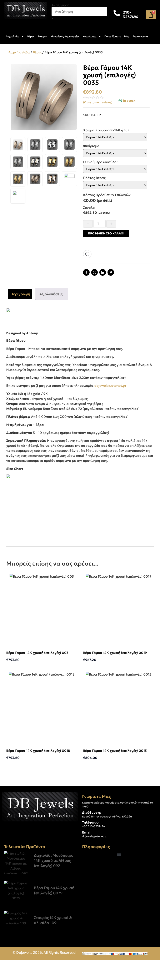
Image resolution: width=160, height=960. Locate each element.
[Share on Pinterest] (111, 272)
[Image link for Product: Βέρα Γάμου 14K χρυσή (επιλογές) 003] (41, 608)
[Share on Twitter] (94, 272)
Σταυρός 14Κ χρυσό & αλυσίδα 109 (53, 920)
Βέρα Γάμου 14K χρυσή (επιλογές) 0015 (115, 750)
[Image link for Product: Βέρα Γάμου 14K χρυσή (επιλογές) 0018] (41, 706)
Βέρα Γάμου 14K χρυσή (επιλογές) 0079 (54, 890)
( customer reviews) (97, 102)
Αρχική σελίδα (19, 52)
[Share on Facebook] (86, 272)
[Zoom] (71, 69)
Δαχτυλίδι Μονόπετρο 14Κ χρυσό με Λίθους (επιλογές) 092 (53, 860)
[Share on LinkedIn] (102, 272)
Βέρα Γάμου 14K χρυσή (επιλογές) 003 (37, 653)
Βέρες (30, 36)
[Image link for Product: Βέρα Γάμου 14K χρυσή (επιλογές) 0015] (118, 706)
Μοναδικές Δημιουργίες (65, 36)
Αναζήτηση (60, 5)
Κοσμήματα (89, 36)
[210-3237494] (117, 13)
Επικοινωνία (140, 36)
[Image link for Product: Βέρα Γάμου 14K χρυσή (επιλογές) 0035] (16, 862)
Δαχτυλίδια (12, 36)
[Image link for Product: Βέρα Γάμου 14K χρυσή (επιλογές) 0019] (118, 608)
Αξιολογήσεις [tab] (51, 294)
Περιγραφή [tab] (20, 294)
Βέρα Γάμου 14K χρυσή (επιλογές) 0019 (115, 653)
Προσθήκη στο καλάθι (106, 233)
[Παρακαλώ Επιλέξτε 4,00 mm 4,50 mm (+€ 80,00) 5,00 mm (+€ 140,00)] (115, 185)
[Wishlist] (89, 254)
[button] (119, 854)
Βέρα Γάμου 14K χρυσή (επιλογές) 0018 (38, 750)
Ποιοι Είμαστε (112, 36)
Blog (126, 36)
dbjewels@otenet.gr (110, 385)
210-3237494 (130, 14)
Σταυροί (42, 36)
